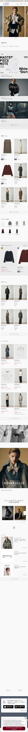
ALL (17, 3)
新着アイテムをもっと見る (14, 212)
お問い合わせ (20, 690)
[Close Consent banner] (26, 718)
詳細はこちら (23, 710)
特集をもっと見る (14, 125)
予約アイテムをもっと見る (14, 334)
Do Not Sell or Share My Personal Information (14, 728)
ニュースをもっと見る (14, 579)
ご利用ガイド (8, 690)
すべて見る (25, 245)
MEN (25, 3)
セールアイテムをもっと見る (14, 418)
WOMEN (21, 3)
